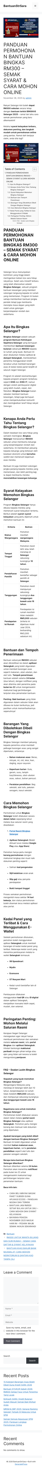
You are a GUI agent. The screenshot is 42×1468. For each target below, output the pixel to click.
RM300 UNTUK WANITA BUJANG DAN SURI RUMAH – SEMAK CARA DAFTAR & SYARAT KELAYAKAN (21, 1241)
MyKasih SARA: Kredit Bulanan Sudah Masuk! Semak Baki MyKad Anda (20, 1402)
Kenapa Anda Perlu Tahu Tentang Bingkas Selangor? (23, 188)
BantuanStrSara (15, 6)
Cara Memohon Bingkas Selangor (23, 208)
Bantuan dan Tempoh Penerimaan (19, 199)
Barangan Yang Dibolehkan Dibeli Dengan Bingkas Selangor (23, 204)
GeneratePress (21, 1464)
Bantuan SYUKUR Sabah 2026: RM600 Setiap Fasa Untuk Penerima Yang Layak (21, 1392)
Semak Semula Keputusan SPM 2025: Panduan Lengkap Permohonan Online (18, 1422)
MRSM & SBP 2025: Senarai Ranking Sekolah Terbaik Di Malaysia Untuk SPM (21, 1412)
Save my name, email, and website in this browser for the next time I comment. (20, 1330)
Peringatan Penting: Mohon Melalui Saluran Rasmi (21, 217)
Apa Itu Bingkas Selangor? (20, 184)
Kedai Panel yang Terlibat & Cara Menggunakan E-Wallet (22, 212)
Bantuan (10, 1234)
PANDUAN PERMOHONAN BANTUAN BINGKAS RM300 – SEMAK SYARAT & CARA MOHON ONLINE (20, 177)
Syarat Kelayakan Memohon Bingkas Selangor (21, 193)
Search (7, 1356)
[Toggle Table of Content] (33, 169)
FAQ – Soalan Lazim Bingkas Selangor (25, 222)
